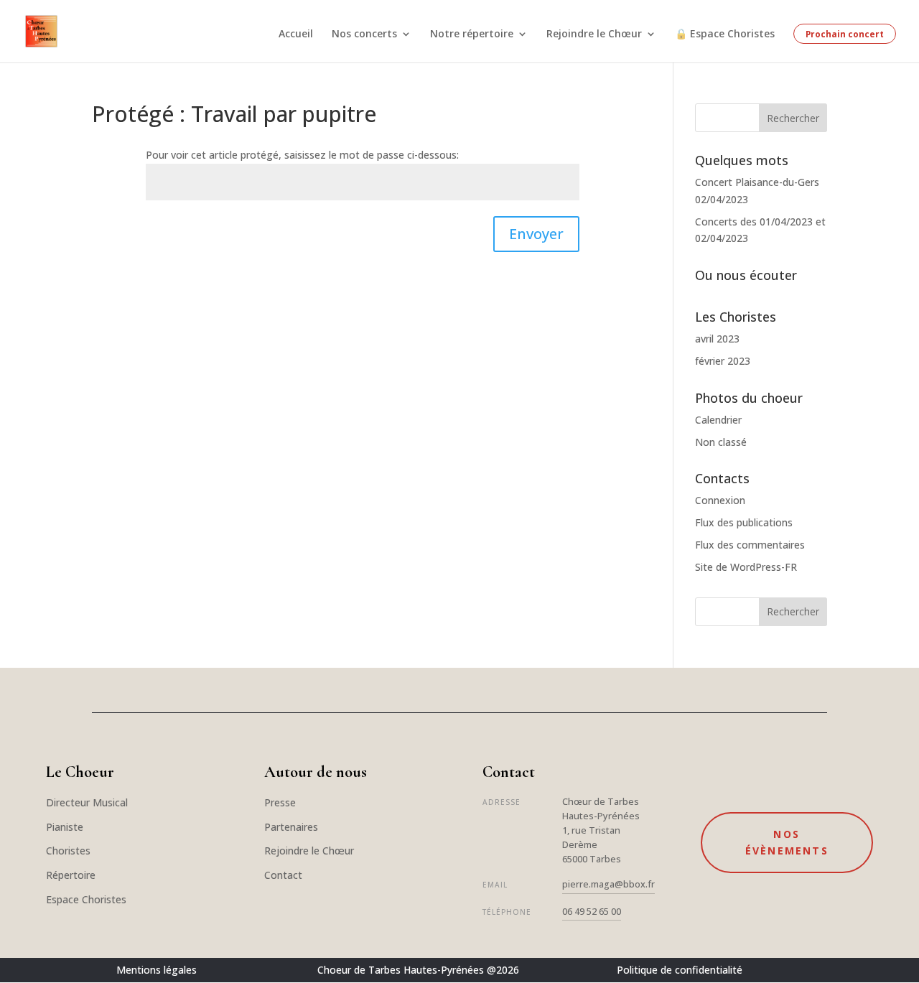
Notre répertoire (471, 34)
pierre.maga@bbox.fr (608, 884)
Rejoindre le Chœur (594, 34)
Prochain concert (845, 33)
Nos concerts (364, 34)
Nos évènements (787, 842)
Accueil (296, 34)
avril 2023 (717, 338)
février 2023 (722, 361)
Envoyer (536, 233)
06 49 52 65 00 (591, 911)
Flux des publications (744, 522)
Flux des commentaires (750, 544)
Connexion (720, 500)
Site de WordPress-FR (746, 567)
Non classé (721, 442)
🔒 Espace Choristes (725, 34)
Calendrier (718, 420)
